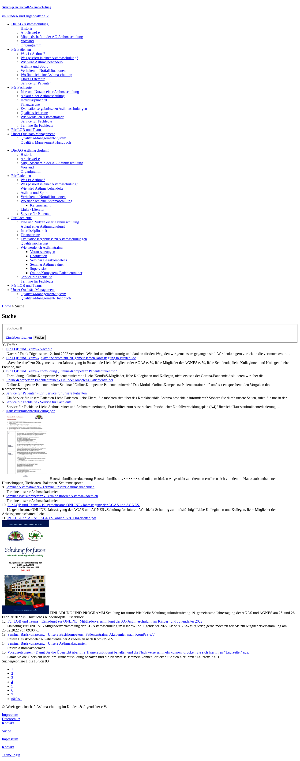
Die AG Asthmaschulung (30, 24)
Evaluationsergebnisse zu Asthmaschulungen (54, 109)
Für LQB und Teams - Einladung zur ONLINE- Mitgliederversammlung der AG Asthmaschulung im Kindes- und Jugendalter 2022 (105, 621)
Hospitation (38, 256)
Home (6, 306)
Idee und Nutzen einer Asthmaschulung (50, 92)
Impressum (10, 715)
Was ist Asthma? (33, 54)
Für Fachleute (21, 87)
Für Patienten (21, 49)
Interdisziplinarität (34, 100)
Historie (26, 28)
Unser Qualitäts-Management (33, 134)
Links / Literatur (33, 79)
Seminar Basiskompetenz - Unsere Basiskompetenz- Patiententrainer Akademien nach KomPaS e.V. (82, 634)
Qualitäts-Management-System (43, 138)
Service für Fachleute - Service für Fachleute (38, 402)
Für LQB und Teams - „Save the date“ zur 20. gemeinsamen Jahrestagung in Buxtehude (71, 358)
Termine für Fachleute (37, 125)
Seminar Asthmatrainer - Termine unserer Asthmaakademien (50, 487)
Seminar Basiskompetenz (48, 260)
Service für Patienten (36, 83)
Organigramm (31, 45)
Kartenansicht (40, 205)
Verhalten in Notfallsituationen (43, 71)
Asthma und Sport (34, 66)
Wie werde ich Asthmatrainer (42, 117)
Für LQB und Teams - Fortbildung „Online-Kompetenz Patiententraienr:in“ (61, 371)
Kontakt (8, 723)
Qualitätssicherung (34, 113)
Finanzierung (30, 104)
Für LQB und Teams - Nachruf (29, 349)
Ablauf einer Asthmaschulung (43, 96)
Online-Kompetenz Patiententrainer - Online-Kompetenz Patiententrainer (59, 380)
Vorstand (27, 41)
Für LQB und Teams (26, 130)
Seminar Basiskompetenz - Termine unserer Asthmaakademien (52, 496)
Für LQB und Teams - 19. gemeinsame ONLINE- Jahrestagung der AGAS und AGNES (74, 505)
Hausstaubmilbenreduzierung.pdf (30, 411)
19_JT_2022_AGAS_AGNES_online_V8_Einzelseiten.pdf (51, 518)
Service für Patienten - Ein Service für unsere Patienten (46, 393)
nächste (16, 699)
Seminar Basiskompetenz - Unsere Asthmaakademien (47, 643)
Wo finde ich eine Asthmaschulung (46, 75)
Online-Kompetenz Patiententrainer (56, 273)
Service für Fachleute (36, 121)
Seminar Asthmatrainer (47, 264)
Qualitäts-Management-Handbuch (46, 142)
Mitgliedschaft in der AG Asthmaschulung (52, 37)
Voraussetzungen (42, 252)
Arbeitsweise (30, 32)
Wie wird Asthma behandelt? (42, 62)
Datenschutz (11, 719)
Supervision (39, 269)
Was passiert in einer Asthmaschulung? (49, 58)
